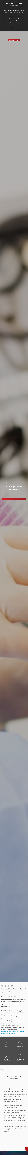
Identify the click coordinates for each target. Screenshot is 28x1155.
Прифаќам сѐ (14, 40)
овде (20, 37)
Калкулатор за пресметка (14, 499)
